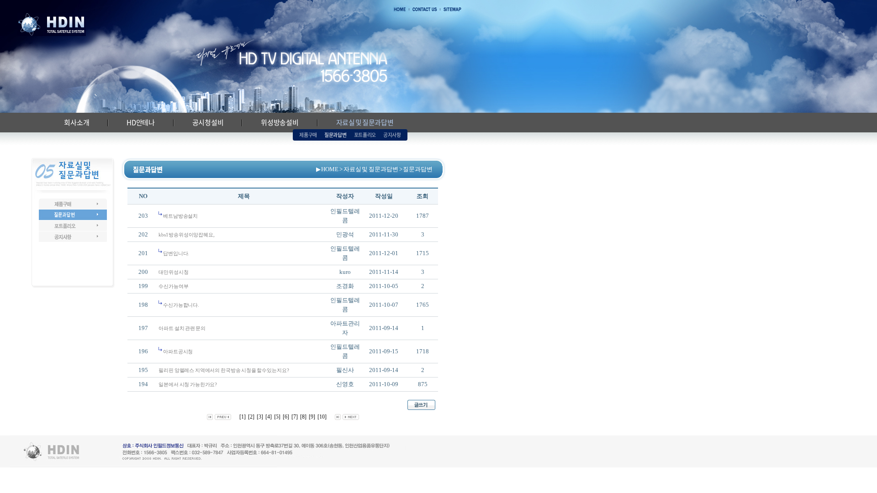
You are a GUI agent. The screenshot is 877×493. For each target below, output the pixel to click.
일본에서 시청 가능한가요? (187, 384)
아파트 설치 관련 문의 (182, 328)
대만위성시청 (173, 272)
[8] (303, 417)
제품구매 (308, 135)
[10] (322, 417)
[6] (286, 417)
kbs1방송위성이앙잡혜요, (186, 234)
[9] (312, 417)
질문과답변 (335, 135)
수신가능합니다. (180, 305)
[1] (242, 417)
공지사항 (392, 135)
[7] (294, 417)
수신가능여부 (173, 286)
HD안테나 (141, 122)
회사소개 (76, 122)
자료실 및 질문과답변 (365, 122)
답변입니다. (175, 253)
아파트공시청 (177, 351)
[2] (251, 417)
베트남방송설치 (180, 216)
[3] (260, 417)
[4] (268, 417)
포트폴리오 (365, 135)
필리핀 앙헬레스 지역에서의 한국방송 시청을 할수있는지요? (223, 370)
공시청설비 (208, 122)
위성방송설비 (279, 122)
